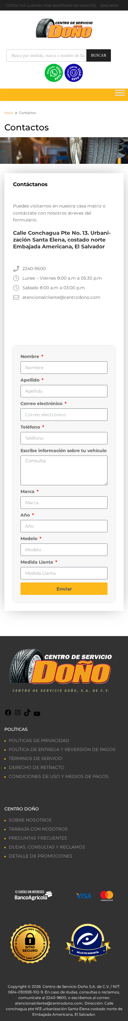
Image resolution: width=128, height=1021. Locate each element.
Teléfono (31, 427)
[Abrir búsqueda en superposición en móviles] (59, 55)
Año (26, 515)
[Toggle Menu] (120, 95)
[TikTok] (27, 715)
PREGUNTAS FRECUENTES (38, 838)
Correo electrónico (42, 403)
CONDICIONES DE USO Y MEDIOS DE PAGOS (58, 776)
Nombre (30, 356)
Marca (28, 491)
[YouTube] (37, 716)
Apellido (31, 380)
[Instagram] (17, 715)
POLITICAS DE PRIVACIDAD (39, 740)
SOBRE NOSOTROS (30, 820)
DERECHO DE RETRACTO (36, 767)
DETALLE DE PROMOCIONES (40, 856)
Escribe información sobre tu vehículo (64, 450)
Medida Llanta (37, 562)
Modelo (30, 538)
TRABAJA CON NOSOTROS (38, 829)
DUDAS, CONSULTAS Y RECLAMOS (47, 847)
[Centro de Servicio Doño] (64, 27)
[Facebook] (8, 715)
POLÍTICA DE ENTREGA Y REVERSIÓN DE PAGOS (62, 749)
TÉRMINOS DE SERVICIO (35, 758)
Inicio (8, 113)
